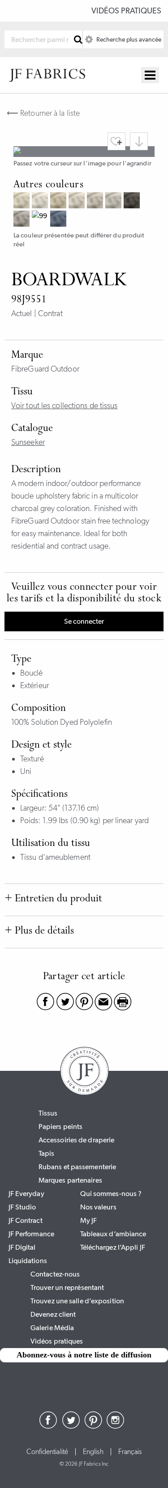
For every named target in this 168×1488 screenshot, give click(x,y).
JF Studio (22, 1207)
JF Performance (31, 1234)
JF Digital (22, 1247)
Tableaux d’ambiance (113, 1234)
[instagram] (116, 1426)
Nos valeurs (98, 1207)
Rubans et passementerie (77, 1166)
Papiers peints (60, 1126)
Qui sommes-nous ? (111, 1193)
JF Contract (26, 1220)
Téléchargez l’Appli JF (112, 1247)
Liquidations (28, 1260)
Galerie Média (52, 1327)
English (93, 1451)
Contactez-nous (55, 1274)
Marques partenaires (70, 1180)
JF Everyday (26, 1193)
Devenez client (53, 1314)
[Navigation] (150, 75)
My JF (88, 1220)
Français (130, 1451)
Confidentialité (47, 1451)
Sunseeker (28, 442)
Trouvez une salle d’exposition (77, 1301)
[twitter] (71, 1426)
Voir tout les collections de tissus (64, 405)
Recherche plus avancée (128, 39)
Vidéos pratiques (126, 11)
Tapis (47, 1153)
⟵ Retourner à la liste (43, 113)
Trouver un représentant (67, 1287)
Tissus (48, 1113)
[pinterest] (93, 1426)
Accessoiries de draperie (76, 1140)
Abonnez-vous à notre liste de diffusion (84, 1354)
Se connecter (84, 621)
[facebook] (48, 1426)
